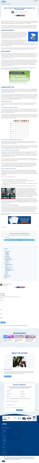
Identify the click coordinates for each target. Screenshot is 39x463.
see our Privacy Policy (17, 459)
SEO (4, 3)
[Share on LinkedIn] (21, 15)
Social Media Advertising (7, 263)
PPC (3, 434)
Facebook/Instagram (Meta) (9, 264)
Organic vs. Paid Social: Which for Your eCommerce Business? (8, 340)
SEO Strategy (7, 254)
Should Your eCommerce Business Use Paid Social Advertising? (19, 340)
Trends (6, 271)
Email (1, 313)
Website (1, 317)
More (4, 447)
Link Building (8, 3)
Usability (6, 272)
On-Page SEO (7, 253)
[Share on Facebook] (16, 15)
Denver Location (5, 454)
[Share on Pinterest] (19, 15)
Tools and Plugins (7, 270)
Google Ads (6, 260)
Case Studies (6, 273)
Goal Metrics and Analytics (9, 259)
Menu (35, 0)
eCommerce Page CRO (8, 268)
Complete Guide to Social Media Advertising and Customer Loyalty (30, 340)
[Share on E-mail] (23, 15)
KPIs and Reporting (6, 256)
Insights (4, 439)
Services (4, 430)
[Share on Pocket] (24, 15)
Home (2, 3)
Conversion (4, 435)
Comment (2, 300)
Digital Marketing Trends (7, 276)
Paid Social (4, 437)
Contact (4, 449)
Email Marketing (6, 262)
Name (1, 309)
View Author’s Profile (8, 376)
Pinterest (6, 265)
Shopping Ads (7, 261)
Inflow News (5, 277)
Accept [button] (3, 461)
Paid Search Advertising (7, 258)
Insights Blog (4, 441)
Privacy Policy (17, 238)
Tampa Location (5, 452)
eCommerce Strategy (7, 275)
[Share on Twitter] (18, 15)
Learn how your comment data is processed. (20, 325)
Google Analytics (7, 257)
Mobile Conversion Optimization (9, 269)
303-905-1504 (6, 427)
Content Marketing (8, 251)
